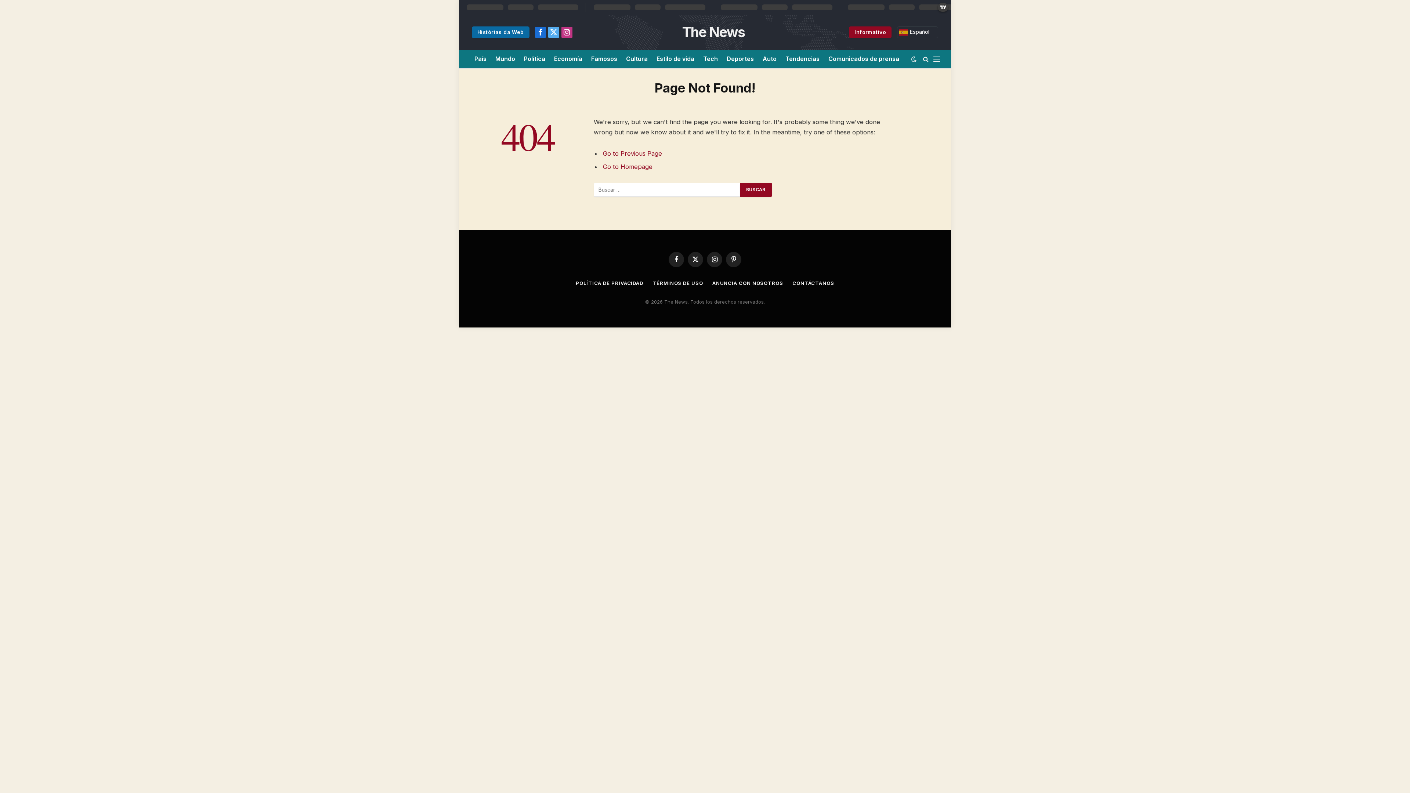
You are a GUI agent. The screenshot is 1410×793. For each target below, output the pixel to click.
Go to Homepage (627, 166)
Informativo (870, 32)
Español (918, 32)
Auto (770, 58)
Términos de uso (677, 283)
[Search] (926, 59)
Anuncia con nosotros (747, 283)
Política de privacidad (609, 283)
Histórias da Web (500, 32)
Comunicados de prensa (863, 58)
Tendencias (802, 58)
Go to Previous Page (632, 153)
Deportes (740, 58)
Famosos (604, 58)
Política (534, 58)
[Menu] (936, 59)
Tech (710, 58)
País (480, 58)
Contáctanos (813, 283)
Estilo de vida (675, 58)
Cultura (637, 58)
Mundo (505, 58)
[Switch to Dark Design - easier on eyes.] (914, 59)
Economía (568, 58)
